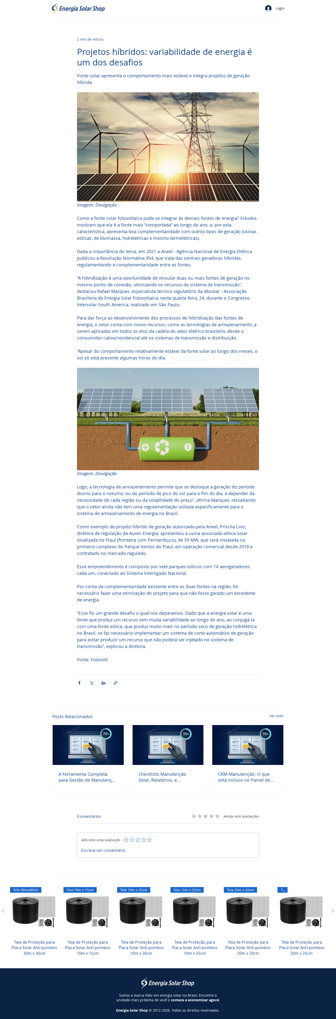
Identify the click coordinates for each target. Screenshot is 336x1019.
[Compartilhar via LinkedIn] (103, 682)
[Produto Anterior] (3, 911)
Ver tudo (277, 715)
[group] (168, 924)
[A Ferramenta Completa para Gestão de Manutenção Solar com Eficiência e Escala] (88, 745)
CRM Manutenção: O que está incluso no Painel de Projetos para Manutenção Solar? (245, 777)
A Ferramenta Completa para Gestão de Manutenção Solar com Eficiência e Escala (88, 777)
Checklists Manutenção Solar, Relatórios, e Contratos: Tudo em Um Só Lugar (166, 777)
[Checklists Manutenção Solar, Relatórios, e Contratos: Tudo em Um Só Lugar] (168, 745)
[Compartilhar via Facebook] (79, 682)
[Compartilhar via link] (115, 682)
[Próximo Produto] (333, 911)
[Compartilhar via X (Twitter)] (91, 682)
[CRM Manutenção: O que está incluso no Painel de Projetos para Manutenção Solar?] (247, 745)
